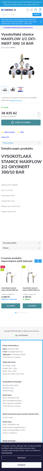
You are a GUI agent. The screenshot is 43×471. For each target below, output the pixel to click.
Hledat (37, 15)
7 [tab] (27, 312)
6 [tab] (25, 312)
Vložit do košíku (22, 122)
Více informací (7, 453)
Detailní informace (15, 100)
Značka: (5, 137)
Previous (36, 261)
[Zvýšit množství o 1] (38, 113)
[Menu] (40, 9)
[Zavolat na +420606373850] (27, 9)
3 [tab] (19, 312)
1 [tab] (15, 312)
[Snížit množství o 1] (38, 116)
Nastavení (21, 458)
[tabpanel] (11, 287)
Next (40, 261)
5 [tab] (23, 312)
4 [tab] (21, 312)
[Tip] (32, 276)
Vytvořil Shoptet (23, 335)
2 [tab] (17, 312)
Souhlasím (21, 465)
